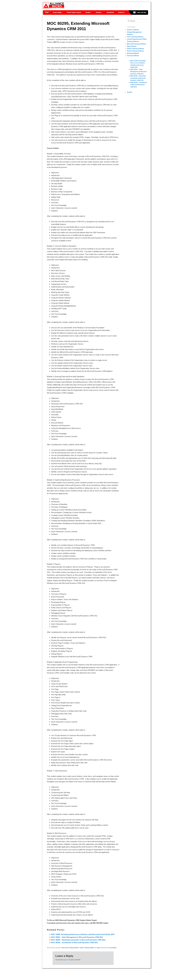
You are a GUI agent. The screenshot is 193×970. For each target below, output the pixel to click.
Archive (129, 92)
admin (99, 947)
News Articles (131, 46)
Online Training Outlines (87, 947)
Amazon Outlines (133, 30)
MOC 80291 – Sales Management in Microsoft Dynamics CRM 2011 (77, 937)
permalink (113, 947)
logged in (66, 960)
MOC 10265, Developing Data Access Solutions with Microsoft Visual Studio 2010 (82, 934)
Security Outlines (133, 55)
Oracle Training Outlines (135, 51)
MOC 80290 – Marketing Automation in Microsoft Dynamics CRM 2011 (78, 940)
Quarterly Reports (133, 53)
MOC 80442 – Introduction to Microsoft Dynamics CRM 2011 (74, 942)
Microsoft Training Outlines (70, 947)
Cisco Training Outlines (135, 37)
